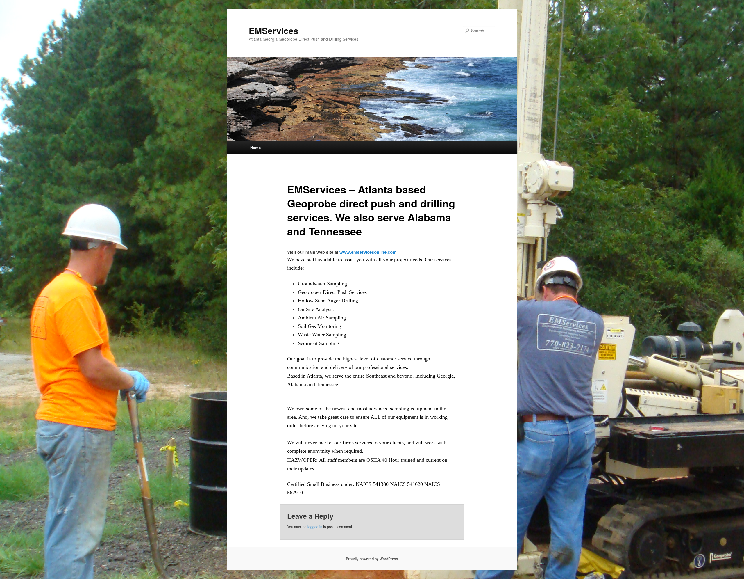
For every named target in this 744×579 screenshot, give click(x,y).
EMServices (273, 30)
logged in (314, 526)
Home (255, 147)
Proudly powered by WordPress (372, 558)
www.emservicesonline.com (367, 252)
